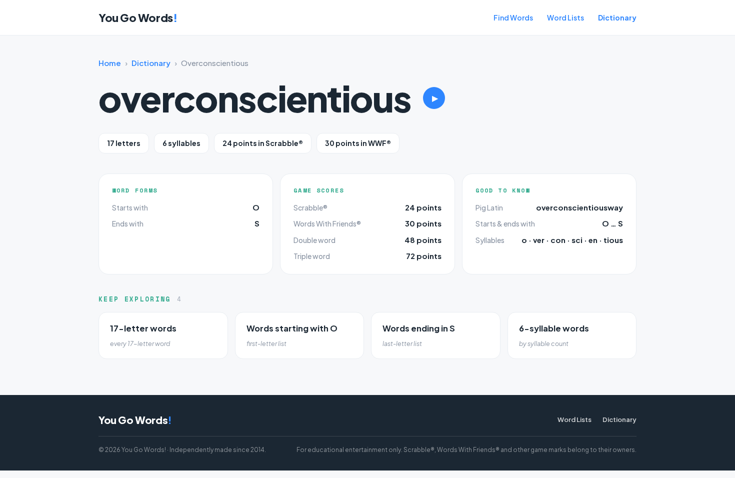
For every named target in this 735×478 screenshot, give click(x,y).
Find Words (513, 17)
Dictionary (617, 17)
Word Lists (565, 17)
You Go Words (137, 17)
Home (109, 63)
